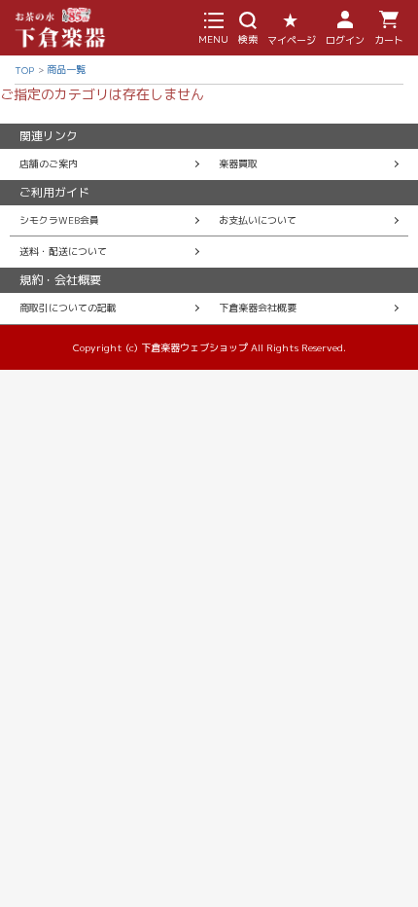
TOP (24, 70)
